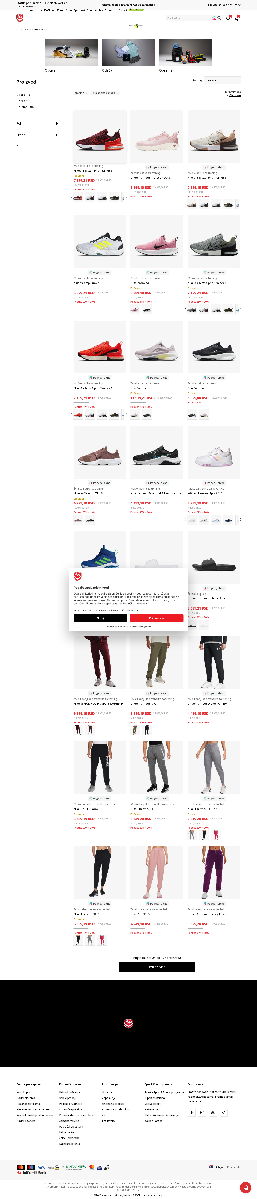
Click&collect (153, 1103)
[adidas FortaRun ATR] (100, 557)
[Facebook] (191, 1112)
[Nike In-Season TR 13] (100, 452)
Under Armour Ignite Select (206, 598)
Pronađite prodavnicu (115, 1109)
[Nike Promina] (156, 241)
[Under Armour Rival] (156, 662)
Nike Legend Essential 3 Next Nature (155, 493)
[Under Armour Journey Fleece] (214, 872)
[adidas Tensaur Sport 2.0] (214, 452)
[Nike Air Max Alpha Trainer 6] (214, 136)
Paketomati (152, 1109)
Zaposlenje (109, 1098)
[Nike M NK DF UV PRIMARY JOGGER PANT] (100, 662)
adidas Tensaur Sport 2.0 (205, 493)
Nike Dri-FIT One (141, 914)
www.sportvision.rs (112, 1195)
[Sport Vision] (19, 18)
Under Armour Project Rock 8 (150, 177)
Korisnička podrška (70, 1109)
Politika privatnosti (70, 1103)
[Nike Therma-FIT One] (214, 767)
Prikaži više (157, 967)
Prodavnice (109, 1121)
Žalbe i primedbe (69, 1138)
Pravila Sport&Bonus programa (164, 1092)
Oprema (25, 107)
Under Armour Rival (143, 703)
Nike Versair (138, 388)
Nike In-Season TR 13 (88, 493)
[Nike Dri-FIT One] (156, 872)
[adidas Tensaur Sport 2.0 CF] (204, 520)
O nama (107, 1092)
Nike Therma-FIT (142, 809)
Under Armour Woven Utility (207, 703)
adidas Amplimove (86, 283)
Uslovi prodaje (68, 1098)
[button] (42, 10)
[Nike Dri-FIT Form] (100, 767)
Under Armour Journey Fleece (208, 914)
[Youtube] (213, 1112)
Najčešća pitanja (69, 1143)
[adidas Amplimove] (100, 241)
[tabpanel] (71, 56)
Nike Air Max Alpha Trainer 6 (207, 177)
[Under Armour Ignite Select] (156, 557)
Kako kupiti (23, 1092)
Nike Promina (139, 283)
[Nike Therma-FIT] (156, 767)
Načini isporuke (25, 1121)
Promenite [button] (234, 1167)
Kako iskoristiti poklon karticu (34, 1115)
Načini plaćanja (25, 1098)
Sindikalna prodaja (113, 1103)
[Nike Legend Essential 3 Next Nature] (156, 452)
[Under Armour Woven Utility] (214, 662)
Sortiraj (197, 80)
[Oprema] (185, 52)
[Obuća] (71, 52)
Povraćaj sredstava (71, 1126)
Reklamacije (66, 1132)
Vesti (105, 1115)
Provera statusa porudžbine (76, 1115)
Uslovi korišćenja (69, 1092)
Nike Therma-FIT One (202, 809)
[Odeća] (128, 52)
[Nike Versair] (156, 347)
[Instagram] (202, 1112)
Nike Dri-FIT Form (86, 809)
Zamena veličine (69, 1121)
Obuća (23, 95)
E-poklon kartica (155, 1098)
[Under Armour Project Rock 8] (156, 136)
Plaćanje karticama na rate (33, 1109)
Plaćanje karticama (28, 1103)
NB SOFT (135, 1195)
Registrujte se (231, 5)
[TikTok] (223, 1112)
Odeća (23, 101)
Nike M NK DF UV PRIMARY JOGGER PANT (100, 703)
